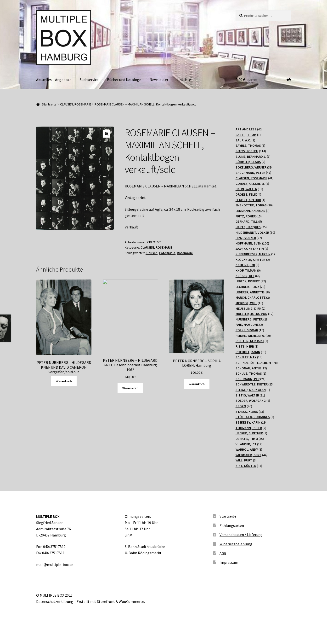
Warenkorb (64, 381)
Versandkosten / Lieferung (241, 534)
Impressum (229, 562)
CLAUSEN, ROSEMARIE (75, 104)
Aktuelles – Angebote (53, 79)
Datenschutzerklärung (54, 601)
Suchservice (89, 79)
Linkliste (184, 79)
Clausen (152, 253)
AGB (223, 553)
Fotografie (167, 253)
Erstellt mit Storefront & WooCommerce (110, 601)
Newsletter (159, 79)
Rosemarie (185, 253)
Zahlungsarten (232, 525)
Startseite (49, 104)
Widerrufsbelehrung (236, 544)
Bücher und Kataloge (124, 79)
